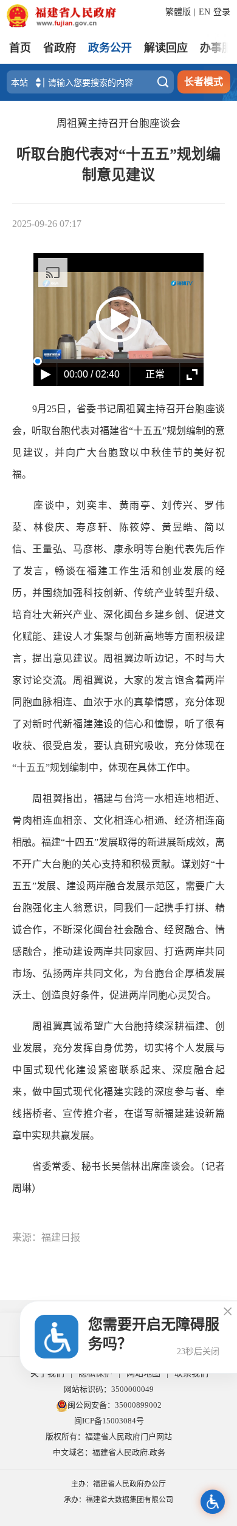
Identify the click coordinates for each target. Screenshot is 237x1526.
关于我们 (47, 1373)
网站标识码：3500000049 (109, 1389)
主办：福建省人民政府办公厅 (118, 1484)
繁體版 (178, 11)
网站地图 (143, 1373)
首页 (20, 48)
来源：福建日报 (46, 1237)
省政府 (59, 48)
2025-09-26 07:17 (46, 224)
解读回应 (166, 48)
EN (204, 11)
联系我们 (191, 1373)
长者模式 (203, 81)
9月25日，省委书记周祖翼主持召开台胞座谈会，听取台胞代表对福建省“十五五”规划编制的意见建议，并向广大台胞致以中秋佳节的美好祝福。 (118, 442)
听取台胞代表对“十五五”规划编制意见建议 (118, 164)
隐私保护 (95, 1373)
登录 (221, 11)
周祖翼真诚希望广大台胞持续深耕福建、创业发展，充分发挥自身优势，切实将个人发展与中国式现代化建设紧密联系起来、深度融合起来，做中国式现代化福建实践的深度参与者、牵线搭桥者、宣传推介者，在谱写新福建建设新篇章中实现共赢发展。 (118, 1081)
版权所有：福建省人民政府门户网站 (109, 1436)
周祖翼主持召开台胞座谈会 (118, 123)
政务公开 (110, 48)
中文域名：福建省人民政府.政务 (109, 1452)
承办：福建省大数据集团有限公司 (118, 1500)
